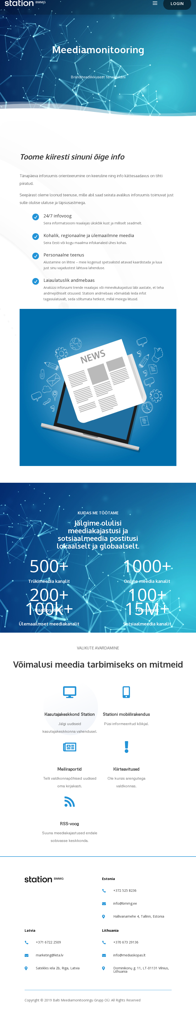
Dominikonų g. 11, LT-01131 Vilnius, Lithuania (141, 970)
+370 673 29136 (125, 942)
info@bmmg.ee (125, 903)
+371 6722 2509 (48, 942)
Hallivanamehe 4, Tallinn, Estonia (138, 916)
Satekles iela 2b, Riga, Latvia (58, 968)
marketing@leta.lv (49, 955)
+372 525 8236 (124, 890)
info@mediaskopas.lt (129, 955)
